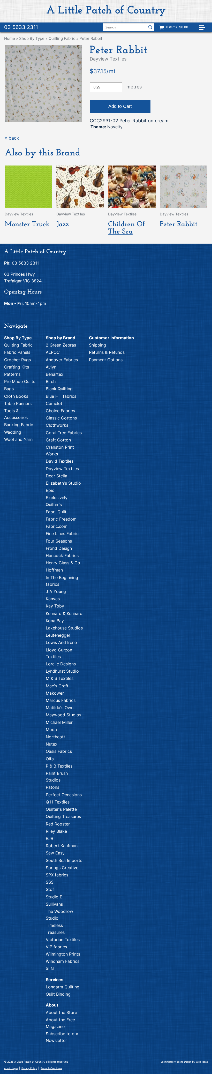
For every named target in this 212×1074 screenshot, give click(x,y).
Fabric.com (56, 526)
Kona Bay (55, 620)
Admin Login (11, 1068)
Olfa (50, 758)
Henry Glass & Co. (63, 562)
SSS (50, 882)
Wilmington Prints (63, 954)
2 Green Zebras (61, 345)
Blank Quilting (59, 388)
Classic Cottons (61, 417)
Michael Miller (59, 722)
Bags (9, 388)
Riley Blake (56, 831)
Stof (50, 889)
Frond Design (59, 548)
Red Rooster (58, 824)
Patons (52, 787)
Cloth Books (16, 396)
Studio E (54, 896)
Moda (51, 729)
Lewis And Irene (61, 642)
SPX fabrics (57, 874)
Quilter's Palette (61, 809)
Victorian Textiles (63, 939)
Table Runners (18, 403)
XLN (50, 968)
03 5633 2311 (21, 27)
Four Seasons (59, 541)
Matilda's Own (59, 707)
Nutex (51, 744)
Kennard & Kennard (64, 613)
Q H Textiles (58, 802)
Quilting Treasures (63, 816)
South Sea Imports (64, 860)
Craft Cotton (58, 439)
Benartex (54, 374)
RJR (49, 838)
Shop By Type (31, 38)
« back (12, 138)
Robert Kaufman (62, 845)
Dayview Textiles (62, 468)
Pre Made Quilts (19, 381)
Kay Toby (55, 606)
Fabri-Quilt (56, 511)
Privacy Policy (29, 1068)
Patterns (12, 374)
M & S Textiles (59, 678)
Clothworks (57, 425)
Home (9, 38)
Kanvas (53, 598)
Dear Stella (56, 475)
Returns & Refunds (107, 352)
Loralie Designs (61, 663)
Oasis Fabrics (59, 751)
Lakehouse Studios (64, 627)
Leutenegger (58, 635)
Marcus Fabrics (60, 700)
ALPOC (53, 352)
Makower (55, 693)
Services (54, 979)
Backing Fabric (18, 424)
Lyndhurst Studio (62, 671)
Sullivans (54, 904)
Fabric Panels (17, 352)
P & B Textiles (59, 766)
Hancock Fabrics (62, 555)
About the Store (61, 1012)
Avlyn (51, 367)
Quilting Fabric (62, 38)
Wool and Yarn (18, 439)
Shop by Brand (60, 337)
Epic (50, 490)
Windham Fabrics (62, 961)
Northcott (55, 736)
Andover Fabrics (62, 359)
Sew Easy (55, 852)
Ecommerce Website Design (176, 1061)
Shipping (97, 345)
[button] (204, 29)
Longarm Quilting (62, 986)
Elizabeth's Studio (63, 483)
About (52, 1005)
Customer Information (111, 337)
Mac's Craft (57, 685)
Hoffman (54, 570)
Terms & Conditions (51, 1068)
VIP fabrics (56, 946)
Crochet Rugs (17, 359)
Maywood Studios (63, 714)
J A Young (56, 591)
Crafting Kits (16, 367)
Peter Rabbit (90, 38)
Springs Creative (62, 867)
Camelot (54, 403)
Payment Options (106, 359)
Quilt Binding (58, 994)
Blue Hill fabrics (61, 396)
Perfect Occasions (64, 794)
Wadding (12, 432)
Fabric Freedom (61, 519)
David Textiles (59, 461)
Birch (51, 381)
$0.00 (183, 27)
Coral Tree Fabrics (64, 432)
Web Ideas (202, 1061)
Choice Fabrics (60, 410)
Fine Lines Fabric (62, 533)
